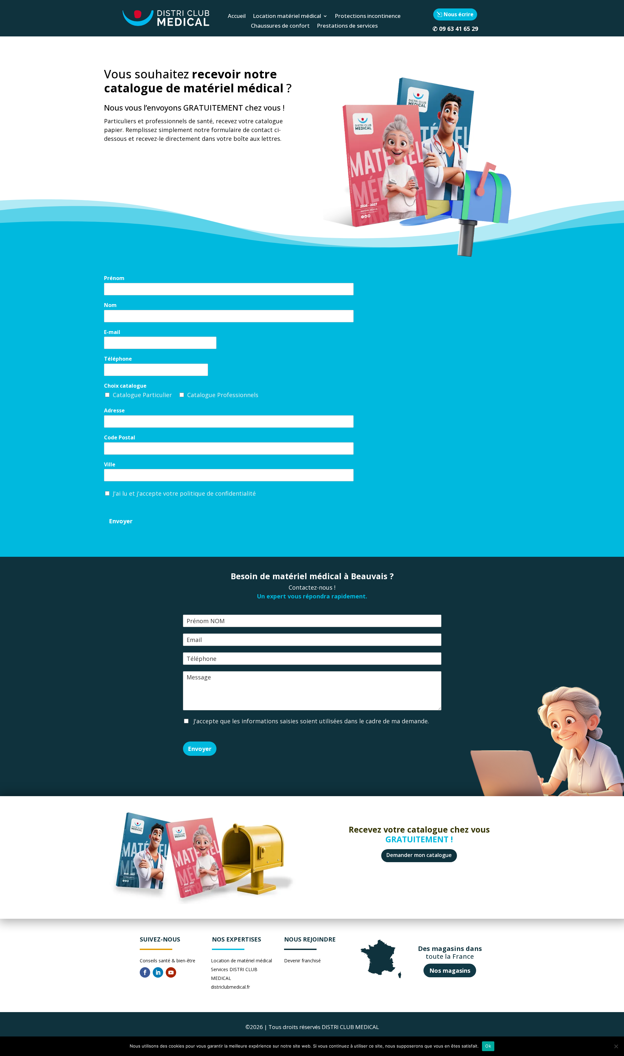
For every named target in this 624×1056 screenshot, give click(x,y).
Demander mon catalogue (419, 855)
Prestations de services (347, 26)
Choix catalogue (125, 385)
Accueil (237, 17)
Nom (110, 305)
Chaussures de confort (280, 26)
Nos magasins (449, 970)
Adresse (114, 410)
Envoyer (121, 521)
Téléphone (118, 358)
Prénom (114, 278)
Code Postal (119, 437)
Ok (488, 1046)
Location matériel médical (287, 17)
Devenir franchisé (302, 960)
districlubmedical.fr (230, 987)
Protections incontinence (368, 17)
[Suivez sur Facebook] (145, 972)
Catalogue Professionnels (222, 395)
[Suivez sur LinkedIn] (158, 972)
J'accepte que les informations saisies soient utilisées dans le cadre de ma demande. (310, 721)
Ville (109, 464)
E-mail (112, 332)
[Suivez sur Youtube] (171, 972)
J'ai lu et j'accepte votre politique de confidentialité (184, 493)
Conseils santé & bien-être (167, 960)
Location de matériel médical (241, 960)
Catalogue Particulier (142, 395)
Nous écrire (459, 14)
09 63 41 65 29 (458, 29)
